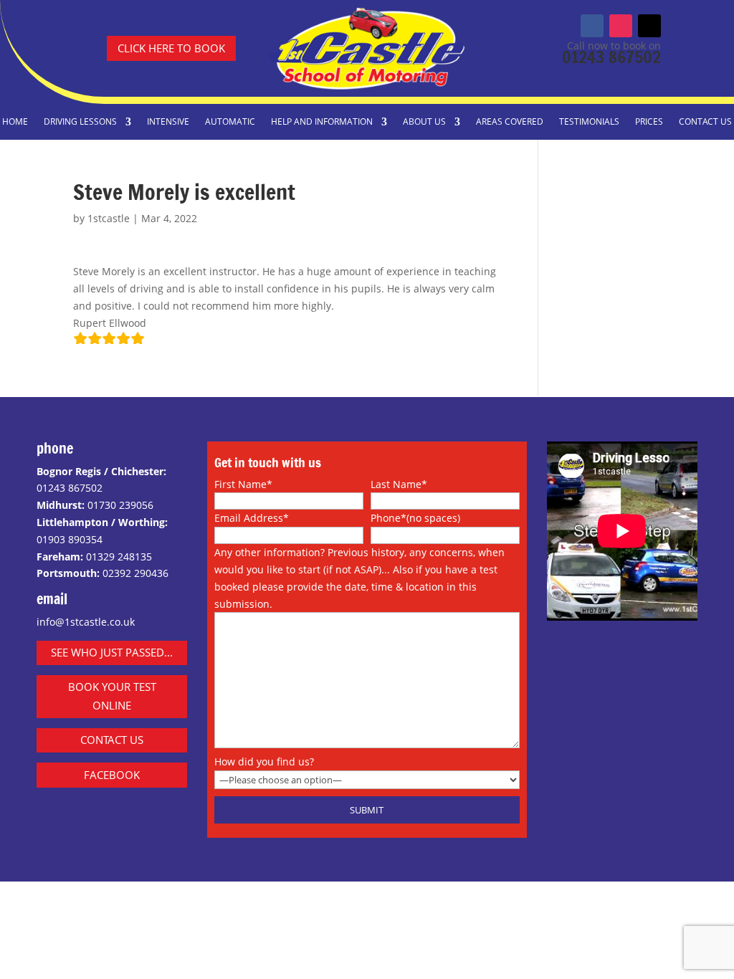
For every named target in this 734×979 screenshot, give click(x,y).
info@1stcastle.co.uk (86, 622)
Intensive (168, 122)
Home (15, 122)
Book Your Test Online (112, 695)
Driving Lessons (80, 122)
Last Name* (399, 484)
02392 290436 (135, 573)
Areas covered (509, 122)
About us (424, 122)
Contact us (705, 122)
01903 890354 (70, 539)
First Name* (243, 484)
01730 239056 (120, 505)
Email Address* (251, 518)
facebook (112, 775)
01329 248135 (119, 556)
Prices (649, 122)
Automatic (230, 122)
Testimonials (589, 122)
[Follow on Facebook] (592, 25)
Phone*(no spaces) (415, 518)
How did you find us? (264, 761)
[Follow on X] (649, 25)
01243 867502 (611, 57)
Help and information (322, 122)
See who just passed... (112, 652)
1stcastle (108, 218)
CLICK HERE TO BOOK (171, 48)
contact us (111, 739)
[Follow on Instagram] (620, 25)
